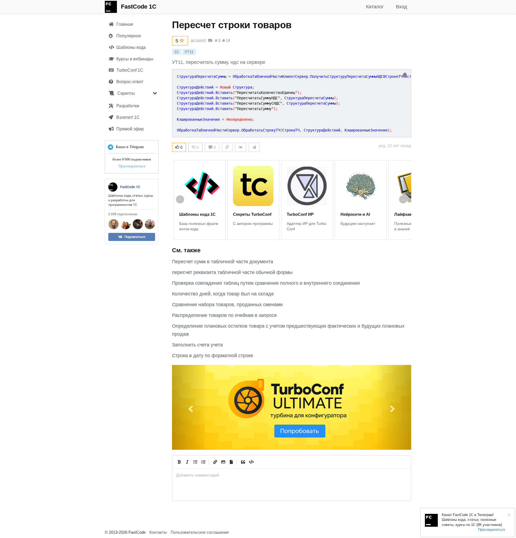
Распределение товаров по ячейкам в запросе (224, 315)
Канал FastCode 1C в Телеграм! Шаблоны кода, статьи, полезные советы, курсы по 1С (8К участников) (472, 520)
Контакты (158, 532)
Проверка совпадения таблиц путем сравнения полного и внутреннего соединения (266, 283)
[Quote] (243, 462)
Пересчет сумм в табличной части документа (222, 261)
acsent (198, 40)
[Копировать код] (405, 75)
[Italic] (187, 462)
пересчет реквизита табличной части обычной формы (232, 272)
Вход (401, 6)
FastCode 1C (138, 6)
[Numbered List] (203, 462)
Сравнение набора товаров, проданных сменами (227, 304)
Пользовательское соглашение (200, 532)
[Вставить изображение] (223, 462)
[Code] (251, 462)
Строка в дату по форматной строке (212, 355)
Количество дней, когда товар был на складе (223, 294)
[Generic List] (195, 462)
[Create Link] (215, 462)
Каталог (375, 6)
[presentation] (291, 475)
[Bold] (179, 462)
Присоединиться (132, 166)
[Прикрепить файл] (231, 462)
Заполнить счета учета (197, 344)
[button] (190, 407)
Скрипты (125, 93)
